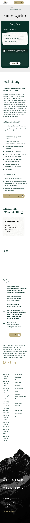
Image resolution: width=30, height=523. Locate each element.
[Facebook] (4, 362)
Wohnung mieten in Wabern (6, 431)
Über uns (18, 383)
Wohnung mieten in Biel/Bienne (6, 397)
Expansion (18, 380)
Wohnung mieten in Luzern (6, 417)
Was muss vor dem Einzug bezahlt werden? (14, 305)
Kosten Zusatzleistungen (12, 196)
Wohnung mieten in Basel (6, 383)
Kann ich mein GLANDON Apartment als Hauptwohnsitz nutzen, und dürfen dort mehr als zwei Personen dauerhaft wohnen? (16, 315)
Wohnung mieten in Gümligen (6, 411)
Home (11, 7)
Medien (17, 399)
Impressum (18, 411)
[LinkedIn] (14, 362)
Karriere (17, 385)
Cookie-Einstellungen (9, 511)
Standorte (18, 377)
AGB (16, 416)
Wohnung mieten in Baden (6, 376)
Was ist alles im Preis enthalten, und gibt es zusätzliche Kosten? (14, 298)
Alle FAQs (14, 335)
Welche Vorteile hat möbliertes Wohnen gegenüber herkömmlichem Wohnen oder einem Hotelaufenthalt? (17, 289)
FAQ (16, 391)
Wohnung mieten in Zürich (6, 438)
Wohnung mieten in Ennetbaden (6, 404)
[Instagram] (9, 362)
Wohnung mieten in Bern (6, 390)
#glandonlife (19, 374)
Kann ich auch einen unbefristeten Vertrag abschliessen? (14, 325)
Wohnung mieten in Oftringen (6, 424)
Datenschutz (19, 413)
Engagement (19, 388)
